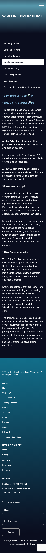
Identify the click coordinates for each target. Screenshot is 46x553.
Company (6, 393)
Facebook (6, 465)
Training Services (12, 43)
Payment (6, 422)
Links (4, 417)
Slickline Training (12, 49)
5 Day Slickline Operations (15, 95)
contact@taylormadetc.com (20, 488)
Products (6, 407)
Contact (5, 427)
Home (4, 388)
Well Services (10, 81)
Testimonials (7, 412)
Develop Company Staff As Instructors (22, 87)
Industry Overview (12, 56)
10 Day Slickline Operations (15, 103)
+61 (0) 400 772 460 (18, 484)
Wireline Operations (13, 62)
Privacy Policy (8, 432)
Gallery (5, 455)
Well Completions (12, 74)
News (4, 450)
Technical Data (8, 398)
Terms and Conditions (11, 437)
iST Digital (31, 544)
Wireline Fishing (11, 68)
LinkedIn (6, 470)
